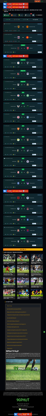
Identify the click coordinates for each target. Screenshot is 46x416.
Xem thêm (22, 249)
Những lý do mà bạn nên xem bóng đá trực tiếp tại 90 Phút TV (16, 336)
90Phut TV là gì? (9, 305)
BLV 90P (26, 19)
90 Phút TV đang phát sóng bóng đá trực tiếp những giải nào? (16, 324)
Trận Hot (17, 19)
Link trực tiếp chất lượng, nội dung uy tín (13, 321)
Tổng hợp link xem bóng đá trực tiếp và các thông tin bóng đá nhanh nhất (18, 314)
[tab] (6, 15)
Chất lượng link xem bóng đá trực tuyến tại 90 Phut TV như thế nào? (17, 333)
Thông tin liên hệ (9, 348)
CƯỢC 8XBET (37, 1)
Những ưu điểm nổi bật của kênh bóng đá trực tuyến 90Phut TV (16, 312)
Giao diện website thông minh (11, 317)
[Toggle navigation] (42, 1)
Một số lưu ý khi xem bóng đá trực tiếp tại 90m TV (14, 345)
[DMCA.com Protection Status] (23, 409)
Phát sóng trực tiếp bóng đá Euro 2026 (13, 326)
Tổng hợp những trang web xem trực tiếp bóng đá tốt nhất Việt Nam (17, 339)
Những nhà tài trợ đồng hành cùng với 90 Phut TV (14, 342)
